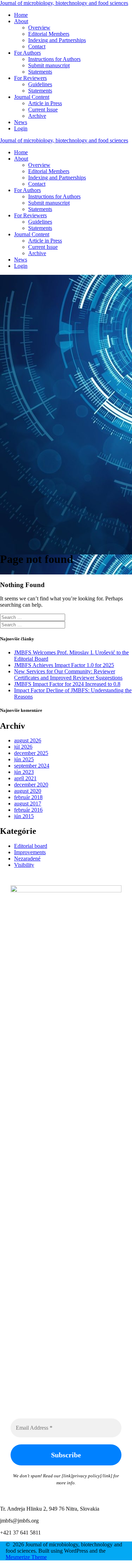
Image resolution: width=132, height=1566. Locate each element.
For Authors (27, 53)
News (20, 122)
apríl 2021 (25, 778)
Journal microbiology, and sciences (64, 3)
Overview (39, 27)
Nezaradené (27, 859)
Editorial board (30, 846)
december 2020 (31, 785)
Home (21, 15)
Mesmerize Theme (26, 1557)
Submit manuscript (49, 65)
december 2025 (31, 753)
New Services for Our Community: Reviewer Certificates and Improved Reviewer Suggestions (68, 674)
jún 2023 (24, 772)
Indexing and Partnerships (57, 40)
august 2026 (27, 740)
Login (20, 128)
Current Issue (43, 110)
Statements (40, 72)
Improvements (30, 852)
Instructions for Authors (54, 59)
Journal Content (31, 97)
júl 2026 (23, 747)
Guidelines (40, 84)
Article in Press (45, 103)
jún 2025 (24, 759)
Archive (37, 116)
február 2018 (28, 797)
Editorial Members (48, 34)
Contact (36, 46)
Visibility (24, 865)
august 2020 (27, 791)
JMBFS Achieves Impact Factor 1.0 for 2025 (64, 665)
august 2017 (27, 803)
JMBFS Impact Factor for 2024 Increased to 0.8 (67, 684)
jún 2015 (24, 816)
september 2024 (31, 766)
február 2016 (28, 810)
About (21, 21)
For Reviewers (30, 78)
